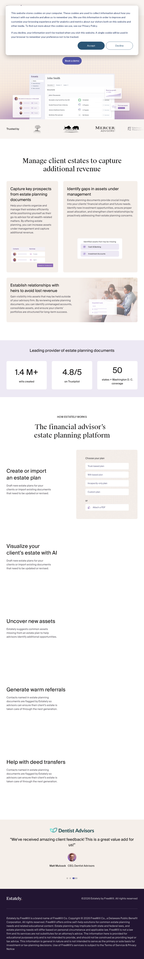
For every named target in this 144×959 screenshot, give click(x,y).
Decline (119, 45)
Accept (91, 45)
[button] (67, 878)
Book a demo (72, 61)
